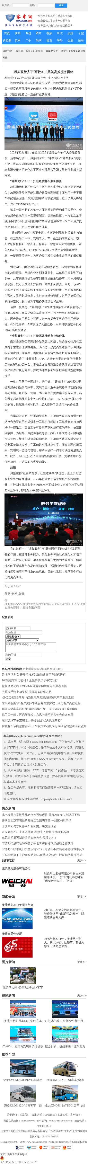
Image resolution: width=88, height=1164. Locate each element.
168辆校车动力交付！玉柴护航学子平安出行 (30, 680)
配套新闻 (38, 51)
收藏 (14, 593)
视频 (49, 33)
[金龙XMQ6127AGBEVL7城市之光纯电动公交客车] (23, 1068)
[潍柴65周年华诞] (23, 947)
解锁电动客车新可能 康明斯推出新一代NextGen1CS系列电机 (40, 709)
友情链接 (50, 1114)
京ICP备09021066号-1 (13, 1154)
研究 (60, 33)
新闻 (17, 33)
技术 (17, 40)
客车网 (19, 51)
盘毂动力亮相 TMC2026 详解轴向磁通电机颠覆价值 (34, 686)
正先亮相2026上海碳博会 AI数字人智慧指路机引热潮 (35, 832)
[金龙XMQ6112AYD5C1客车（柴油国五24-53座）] (65, 1093)
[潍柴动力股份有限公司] (23, 882)
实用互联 (63, 1114)
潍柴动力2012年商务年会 (17, 904)
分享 (7, 593)
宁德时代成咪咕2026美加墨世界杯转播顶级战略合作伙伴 (37, 843)
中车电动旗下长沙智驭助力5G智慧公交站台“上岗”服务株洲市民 (42, 854)
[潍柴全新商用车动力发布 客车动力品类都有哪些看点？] (23, 1009)
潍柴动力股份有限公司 (16, 868)
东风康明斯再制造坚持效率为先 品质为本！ (29, 837)
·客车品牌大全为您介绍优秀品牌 (54, 25)
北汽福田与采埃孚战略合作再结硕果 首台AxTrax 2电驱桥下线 (41, 814)
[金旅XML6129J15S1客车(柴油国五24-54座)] (65, 1068)
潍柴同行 (35, 607)
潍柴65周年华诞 (12, 933)
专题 (28, 33)
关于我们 (12, 1114)
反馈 (21, 593)
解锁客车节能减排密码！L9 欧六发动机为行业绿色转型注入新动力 (44, 726)
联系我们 (24, 1114)
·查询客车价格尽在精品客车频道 (54, 15)
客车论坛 (75, 1114)
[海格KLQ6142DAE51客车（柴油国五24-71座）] (23, 1093)
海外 (60, 40)
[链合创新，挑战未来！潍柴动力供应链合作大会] (65, 1034)
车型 (81, 33)
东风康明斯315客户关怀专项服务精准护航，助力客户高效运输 (41, 703)
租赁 (49, 40)
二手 (28, 40)
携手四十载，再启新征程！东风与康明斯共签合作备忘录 (37, 714)
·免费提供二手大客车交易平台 (53, 20)
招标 (81, 40)
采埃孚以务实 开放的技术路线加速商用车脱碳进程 (34, 674)
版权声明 (37, 1114)
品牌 (70, 33)
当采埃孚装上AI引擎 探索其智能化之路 (27, 691)
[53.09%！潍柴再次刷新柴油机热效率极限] (23, 1034)
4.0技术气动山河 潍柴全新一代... (65, 1020)
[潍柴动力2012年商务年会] (23, 918)
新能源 (7, 40)
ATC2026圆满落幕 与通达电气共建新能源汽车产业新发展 (38, 697)
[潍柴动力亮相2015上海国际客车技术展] (23, 975)
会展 (70, 40)
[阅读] (69, 880)
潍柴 (25, 607)
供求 (39, 40)
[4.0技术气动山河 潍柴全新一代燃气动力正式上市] (65, 1009)
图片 (39, 33)
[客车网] (19, 20)
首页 (7, 33)
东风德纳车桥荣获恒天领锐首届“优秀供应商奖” (32, 720)
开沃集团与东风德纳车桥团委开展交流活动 (29, 826)
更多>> (81, 860)
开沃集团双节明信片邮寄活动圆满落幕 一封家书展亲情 (36, 820)
